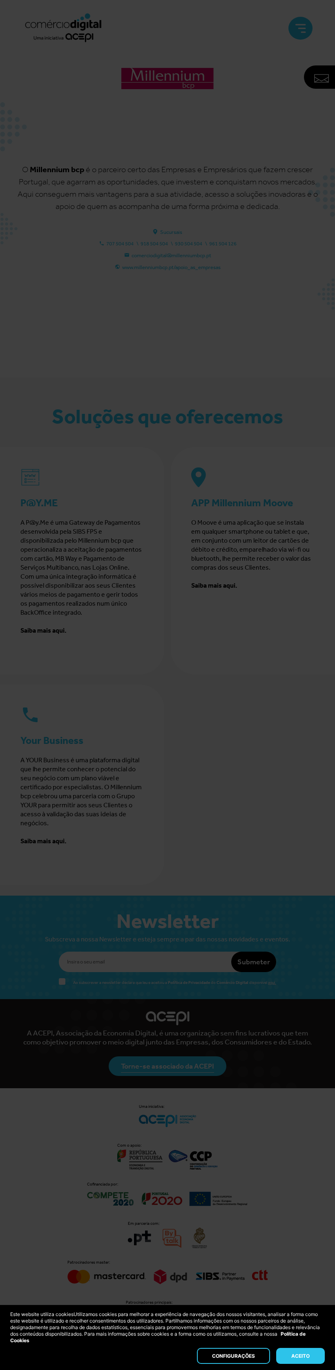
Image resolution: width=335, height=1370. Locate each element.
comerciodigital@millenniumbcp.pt (171, 255)
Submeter (253, 962)
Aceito (300, 1356)
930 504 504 (188, 243)
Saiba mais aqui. (43, 630)
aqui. (272, 983)
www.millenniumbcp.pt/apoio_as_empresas (171, 267)
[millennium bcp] (167, 106)
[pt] (63, 28)
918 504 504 (154, 243)
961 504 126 (223, 243)
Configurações (233, 1356)
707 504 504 (120, 243)
